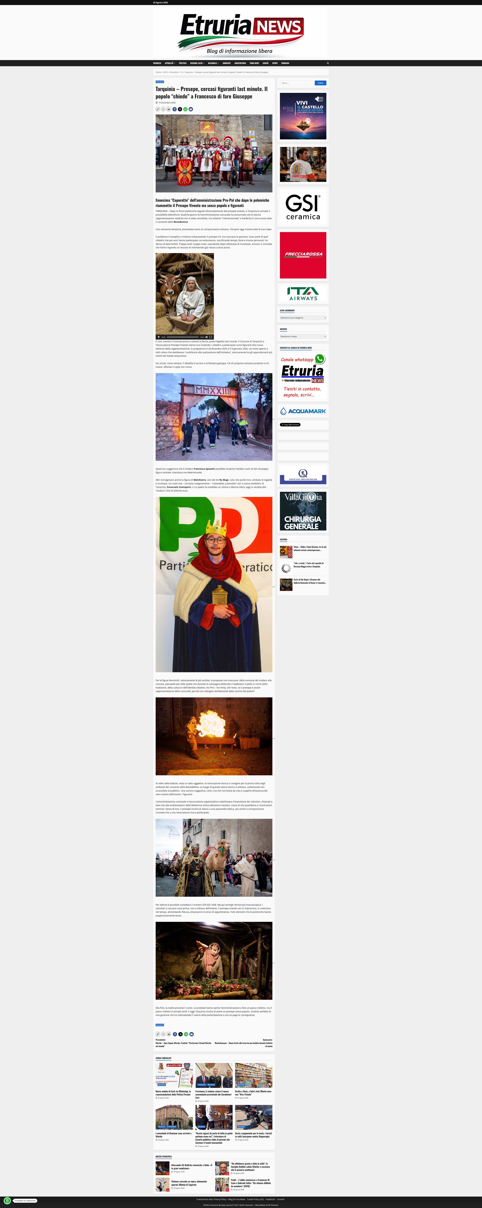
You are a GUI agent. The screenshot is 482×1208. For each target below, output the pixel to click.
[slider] (182, 337)
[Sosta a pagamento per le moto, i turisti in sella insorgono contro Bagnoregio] (253, 1117)
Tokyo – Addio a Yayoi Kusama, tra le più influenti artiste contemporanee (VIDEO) (310, 548)
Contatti (280, 1199)
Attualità (169, 63)
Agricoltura (240, 63)
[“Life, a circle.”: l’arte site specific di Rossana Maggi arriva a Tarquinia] (286, 568)
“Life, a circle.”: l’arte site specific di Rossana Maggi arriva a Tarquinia (308, 565)
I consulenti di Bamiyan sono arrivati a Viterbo (173, 1135)
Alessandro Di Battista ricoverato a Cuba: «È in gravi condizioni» (162, 1168)
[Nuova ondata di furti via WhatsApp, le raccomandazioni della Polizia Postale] (174, 1075)
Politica (183, 63)
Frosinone (202, 1085)
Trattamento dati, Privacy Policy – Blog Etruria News (220, 1199)
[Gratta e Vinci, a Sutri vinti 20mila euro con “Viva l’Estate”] (253, 1075)
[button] (328, 63)
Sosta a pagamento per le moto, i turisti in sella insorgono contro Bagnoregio (253, 1135)
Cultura (283, 539)
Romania (285, 63)
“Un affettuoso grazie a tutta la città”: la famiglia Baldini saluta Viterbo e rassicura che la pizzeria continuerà (222, 1168)
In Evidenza (171, 1127)
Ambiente (227, 63)
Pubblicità (270, 1199)
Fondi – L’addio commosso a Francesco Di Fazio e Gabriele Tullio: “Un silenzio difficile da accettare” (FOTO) (222, 1185)
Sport (275, 63)
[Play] (159, 337)
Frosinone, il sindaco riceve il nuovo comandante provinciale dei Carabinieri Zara (213, 1094)
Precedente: (183, 1043)
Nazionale (212, 63)
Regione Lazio (196, 63)
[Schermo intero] (210, 337)
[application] (185, 296)
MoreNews (260, 1205)
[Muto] (206, 337)
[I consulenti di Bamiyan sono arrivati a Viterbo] (174, 1117)
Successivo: (243, 1043)
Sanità (265, 63)
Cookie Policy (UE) (255, 1199)
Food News (254, 63)
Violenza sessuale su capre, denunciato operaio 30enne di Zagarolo (162, 1185)
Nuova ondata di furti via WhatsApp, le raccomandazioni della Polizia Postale (173, 1093)
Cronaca (157, 63)
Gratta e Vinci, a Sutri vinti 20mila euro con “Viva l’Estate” (253, 1093)
